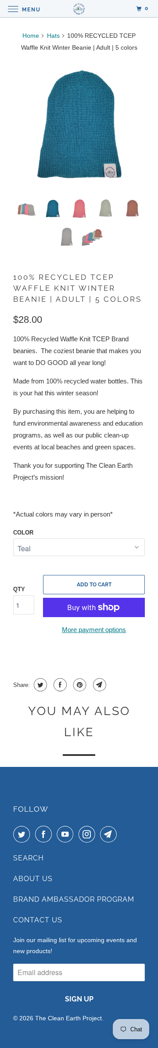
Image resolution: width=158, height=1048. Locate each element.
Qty (19, 589)
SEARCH (28, 858)
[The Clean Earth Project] (79, 8)
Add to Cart (94, 585)
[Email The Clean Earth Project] (110, 834)
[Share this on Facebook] (59, 684)
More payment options (94, 629)
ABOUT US (33, 879)
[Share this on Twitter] (39, 684)
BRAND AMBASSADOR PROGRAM (73, 899)
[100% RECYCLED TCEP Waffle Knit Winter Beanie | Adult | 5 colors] (79, 126)
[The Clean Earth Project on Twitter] (23, 834)
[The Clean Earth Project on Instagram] (89, 834)
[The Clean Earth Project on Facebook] (45, 834)
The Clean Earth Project (68, 1018)
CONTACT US (37, 920)
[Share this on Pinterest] (78, 684)
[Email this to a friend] (98, 684)
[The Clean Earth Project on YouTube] (67, 834)
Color (23, 532)
